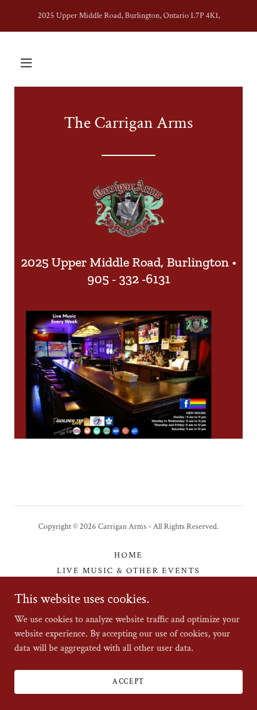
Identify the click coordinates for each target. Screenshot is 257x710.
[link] (128, 208)
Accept (128, 681)
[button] (26, 63)
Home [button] (128, 555)
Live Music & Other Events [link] (128, 570)
